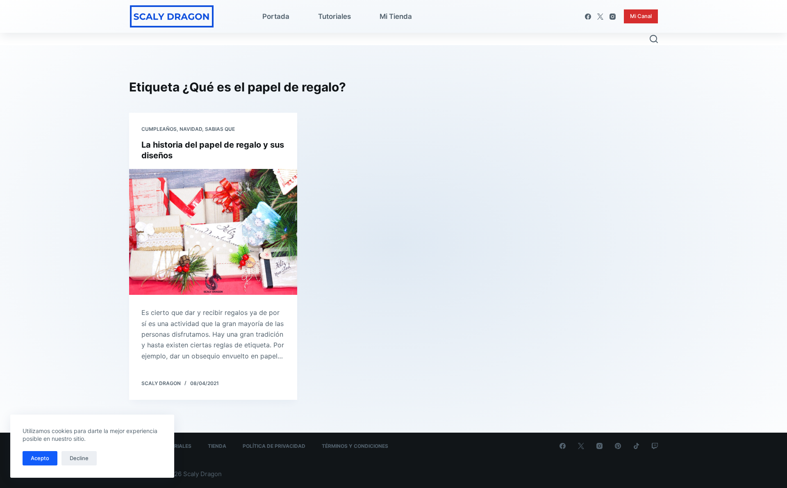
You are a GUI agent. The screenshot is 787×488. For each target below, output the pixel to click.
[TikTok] (636, 446)
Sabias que (220, 129)
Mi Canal (641, 16)
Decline (79, 458)
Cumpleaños (159, 129)
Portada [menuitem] (275, 16)
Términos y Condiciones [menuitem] (355, 446)
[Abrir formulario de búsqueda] (654, 39)
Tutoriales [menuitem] (334, 16)
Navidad (191, 129)
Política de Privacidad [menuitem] (274, 446)
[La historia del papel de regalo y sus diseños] (213, 232)
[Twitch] (655, 446)
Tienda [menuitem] (217, 446)
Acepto (40, 458)
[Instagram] (613, 17)
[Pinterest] (618, 446)
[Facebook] (588, 17)
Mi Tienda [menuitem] (396, 16)
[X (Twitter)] (600, 17)
